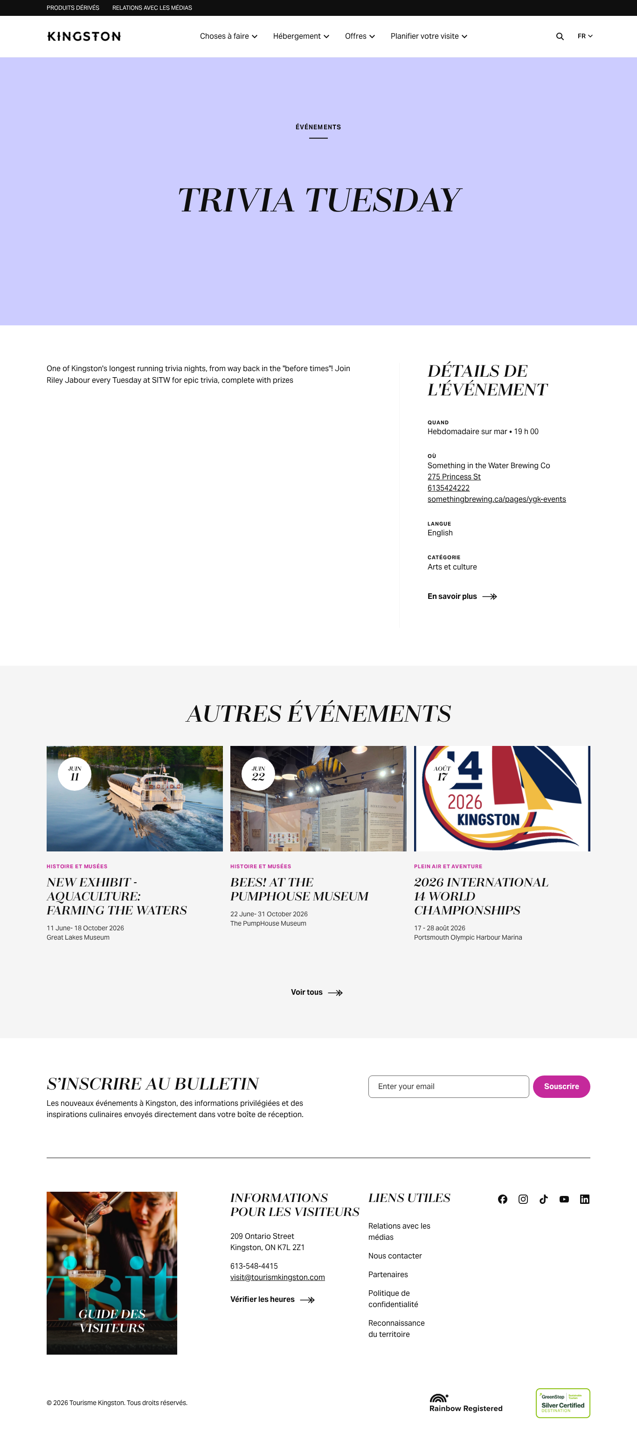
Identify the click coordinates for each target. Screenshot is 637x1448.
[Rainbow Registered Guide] (466, 1403)
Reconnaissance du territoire (396, 1328)
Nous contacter (395, 1256)
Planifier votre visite (425, 36)
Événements (318, 127)
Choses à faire (224, 36)
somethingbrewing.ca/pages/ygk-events (497, 499)
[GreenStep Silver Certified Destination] (563, 1403)
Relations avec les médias (152, 7)
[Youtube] (564, 1199)
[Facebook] (502, 1199)
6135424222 (449, 488)
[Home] (84, 36)
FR (582, 36)
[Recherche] (560, 36)
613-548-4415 (254, 1266)
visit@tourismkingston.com (277, 1277)
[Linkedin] (584, 1199)
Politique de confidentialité (393, 1298)
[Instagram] (523, 1199)
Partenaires (388, 1274)
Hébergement (297, 36)
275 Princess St (454, 477)
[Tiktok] (543, 1199)
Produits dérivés (73, 7)
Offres (356, 36)
